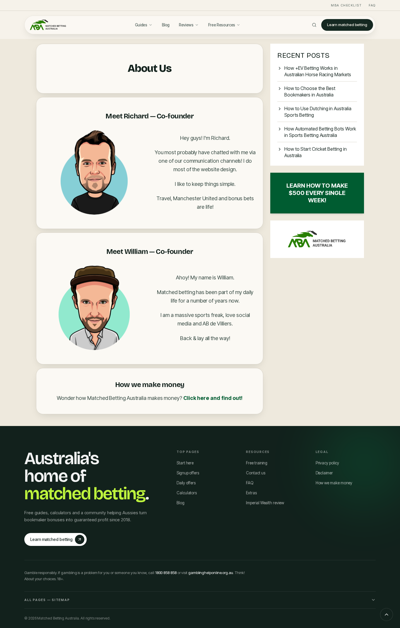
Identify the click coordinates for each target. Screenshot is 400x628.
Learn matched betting (347, 24)
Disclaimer (324, 473)
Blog (166, 25)
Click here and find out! (212, 398)
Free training (256, 463)
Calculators (187, 492)
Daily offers (186, 483)
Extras (251, 492)
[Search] (314, 25)
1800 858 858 (166, 572)
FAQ (372, 5)
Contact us (255, 473)
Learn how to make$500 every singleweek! (317, 193)
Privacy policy (327, 463)
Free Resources (221, 25)
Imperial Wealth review (265, 502)
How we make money (334, 483)
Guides (141, 25)
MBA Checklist (346, 5)
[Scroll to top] (386, 614)
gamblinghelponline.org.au (210, 572)
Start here (185, 463)
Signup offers (188, 473)
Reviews (186, 25)
